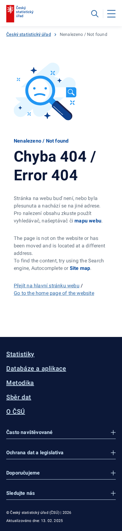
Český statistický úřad (28, 34)
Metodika (20, 383)
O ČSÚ (15, 411)
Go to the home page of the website (54, 293)
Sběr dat (18, 397)
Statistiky (20, 354)
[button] (61, 432)
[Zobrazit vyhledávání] (94, 13)
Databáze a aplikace (36, 368)
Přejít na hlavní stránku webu (46, 286)
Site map (80, 268)
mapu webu (87, 221)
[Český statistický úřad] (19, 13)
